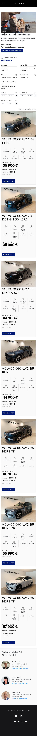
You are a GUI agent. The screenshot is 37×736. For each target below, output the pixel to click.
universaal (24, 70)
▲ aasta (33, 109)
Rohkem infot (8, 181)
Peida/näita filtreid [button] (10, 58)
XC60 (4, 68)
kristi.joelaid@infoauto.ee (19, 683)
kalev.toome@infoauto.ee (19, 698)
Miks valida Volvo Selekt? (12, 51)
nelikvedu (24, 77)
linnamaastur (6, 60)
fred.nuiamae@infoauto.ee (20, 668)
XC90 (4, 70)
